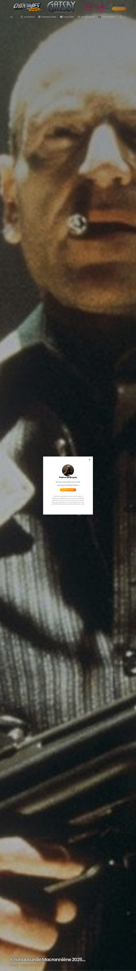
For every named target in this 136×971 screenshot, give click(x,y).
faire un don (68, 490)
